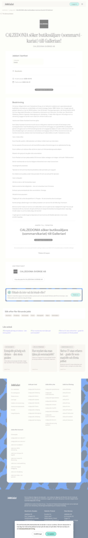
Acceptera (50, 534)
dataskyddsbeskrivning (27, 529)
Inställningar (38, 534)
